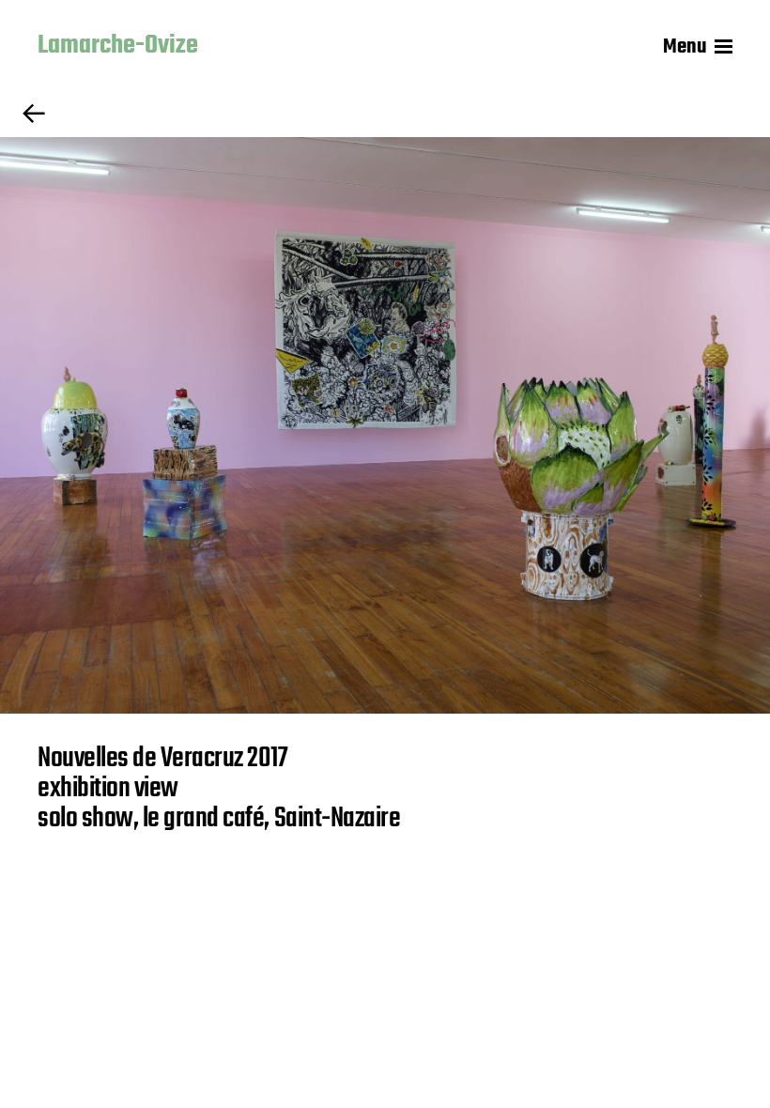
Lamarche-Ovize (118, 47)
